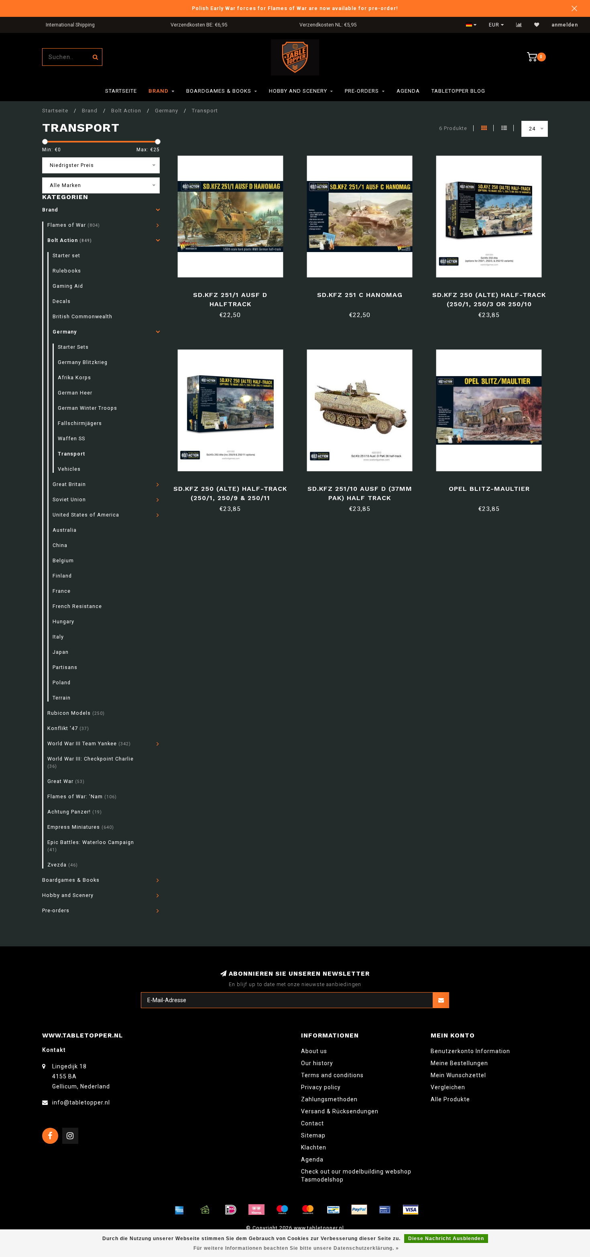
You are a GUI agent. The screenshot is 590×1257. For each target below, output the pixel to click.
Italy (58, 637)
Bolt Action (69, 240)
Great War (66, 781)
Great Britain (69, 484)
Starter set (66, 255)
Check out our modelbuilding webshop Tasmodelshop (356, 1175)
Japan (61, 652)
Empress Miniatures (80, 827)
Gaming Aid (68, 286)
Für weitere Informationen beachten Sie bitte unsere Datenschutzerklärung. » (296, 1248)
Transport (71, 454)
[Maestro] (282, 1210)
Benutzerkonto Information (470, 1051)
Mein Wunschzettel (458, 1075)
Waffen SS (71, 438)
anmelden (564, 25)
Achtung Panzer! (74, 812)
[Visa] (411, 1210)
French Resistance (77, 606)
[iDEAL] (231, 1210)
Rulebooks (67, 271)
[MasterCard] (308, 1210)
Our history (317, 1063)
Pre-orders (362, 91)
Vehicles (69, 469)
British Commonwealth (82, 316)
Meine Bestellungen (459, 1063)
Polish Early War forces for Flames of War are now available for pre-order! (295, 8)
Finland (62, 576)
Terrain (62, 698)
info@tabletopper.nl (81, 1102)
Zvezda (62, 865)
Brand (159, 91)
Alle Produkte (450, 1099)
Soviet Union (69, 499)
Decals (62, 301)
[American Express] (179, 1210)
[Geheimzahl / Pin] (385, 1210)
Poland (62, 682)
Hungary (63, 621)
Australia (65, 530)
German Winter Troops (87, 408)
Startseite (121, 91)
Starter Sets (73, 347)
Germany (65, 332)
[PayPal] (359, 1210)
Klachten (313, 1147)
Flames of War (73, 225)
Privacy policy (321, 1087)
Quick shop (234, 292)
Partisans (65, 667)
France (62, 591)
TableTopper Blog (458, 91)
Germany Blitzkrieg (83, 362)
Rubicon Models (76, 713)
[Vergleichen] (519, 25)
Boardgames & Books (218, 91)
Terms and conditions (332, 1075)
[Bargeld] (205, 1210)
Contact (312, 1123)
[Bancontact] (333, 1210)
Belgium (63, 560)
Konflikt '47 (68, 728)
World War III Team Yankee (89, 743)
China (60, 545)
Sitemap (313, 1135)
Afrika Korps (74, 377)
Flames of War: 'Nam (82, 796)
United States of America (86, 515)
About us (314, 1051)
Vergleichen (448, 1087)
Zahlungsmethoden (329, 1099)
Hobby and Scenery (298, 91)
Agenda (408, 91)
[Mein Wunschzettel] (536, 25)
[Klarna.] (256, 1210)
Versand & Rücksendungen (339, 1111)
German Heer (75, 393)
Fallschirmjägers (80, 423)
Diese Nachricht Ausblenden (446, 1238)
